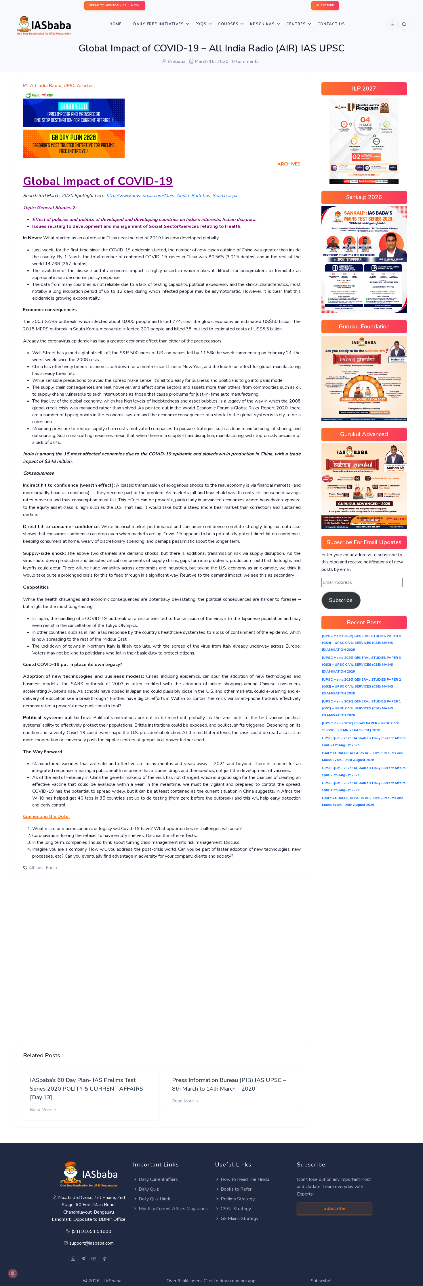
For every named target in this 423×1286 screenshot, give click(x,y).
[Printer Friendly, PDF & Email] (39, 95)
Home (115, 24)
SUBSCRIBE (325, 5)
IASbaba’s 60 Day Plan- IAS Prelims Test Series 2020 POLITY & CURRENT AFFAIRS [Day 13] (86, 1088)
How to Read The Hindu (245, 1179)
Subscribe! (321, 1281)
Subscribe (340, 600)
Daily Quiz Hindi (154, 1199)
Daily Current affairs (158, 1179)
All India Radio (45, 85)
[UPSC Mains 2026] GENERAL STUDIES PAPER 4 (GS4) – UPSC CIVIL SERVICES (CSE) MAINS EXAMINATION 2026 (361, 643)
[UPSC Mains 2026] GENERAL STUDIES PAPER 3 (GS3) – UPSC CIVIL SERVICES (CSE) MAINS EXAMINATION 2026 (361, 664)
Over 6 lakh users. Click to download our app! (211, 1281)
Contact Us (331, 24)
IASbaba (112, 1281)
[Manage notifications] (12, 1273)
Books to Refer (236, 1189)
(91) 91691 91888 (91, 1231)
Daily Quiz (149, 1189)
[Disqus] (162, 957)
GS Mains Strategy (239, 1218)
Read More (41, 1109)
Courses (228, 24)
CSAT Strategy (236, 1209)
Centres (296, 24)
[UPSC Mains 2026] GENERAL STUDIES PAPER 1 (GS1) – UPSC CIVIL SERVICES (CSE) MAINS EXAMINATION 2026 (361, 708)
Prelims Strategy (238, 1199)
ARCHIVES (289, 164)
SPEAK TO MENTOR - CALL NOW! (115, 5)
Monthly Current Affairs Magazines (173, 1209)
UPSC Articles (79, 85)
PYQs (201, 24)
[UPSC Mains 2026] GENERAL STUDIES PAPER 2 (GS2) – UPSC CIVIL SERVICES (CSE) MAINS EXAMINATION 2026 (361, 686)
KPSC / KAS (262, 24)
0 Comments (245, 61)
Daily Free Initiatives (158, 24)
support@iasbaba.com (91, 1243)
